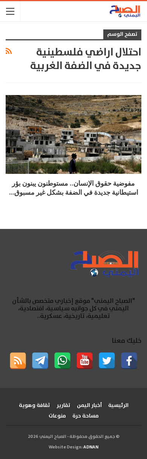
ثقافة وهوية (34, 405)
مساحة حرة (85, 416)
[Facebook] (129, 360)
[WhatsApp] (62, 360)
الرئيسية (118, 405)
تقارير (63, 405)
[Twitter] (106, 360)
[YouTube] (84, 360)
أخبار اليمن (89, 405)
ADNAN (90, 447)
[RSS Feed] (17, 360)
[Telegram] (40, 360)
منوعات (57, 416)
